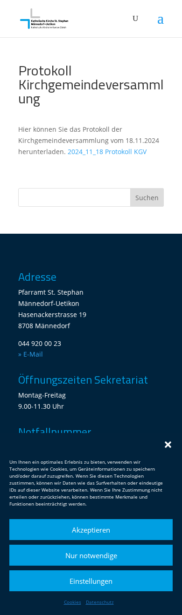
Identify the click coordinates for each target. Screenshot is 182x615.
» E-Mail (30, 354)
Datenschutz (100, 602)
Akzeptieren (91, 529)
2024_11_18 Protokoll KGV (107, 151)
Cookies (72, 602)
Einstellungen (91, 581)
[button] (168, 444)
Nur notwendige (91, 555)
